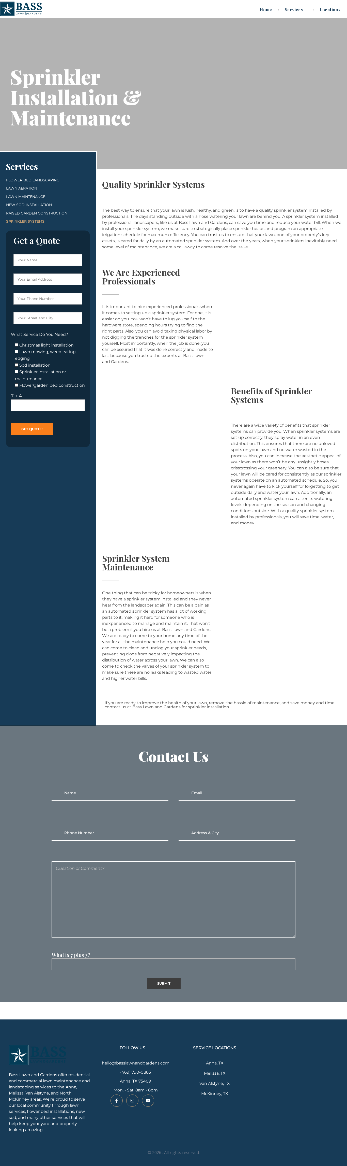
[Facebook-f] (117, 1101)
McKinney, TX (214, 1093)
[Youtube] (148, 1101)
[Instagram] (132, 1101)
